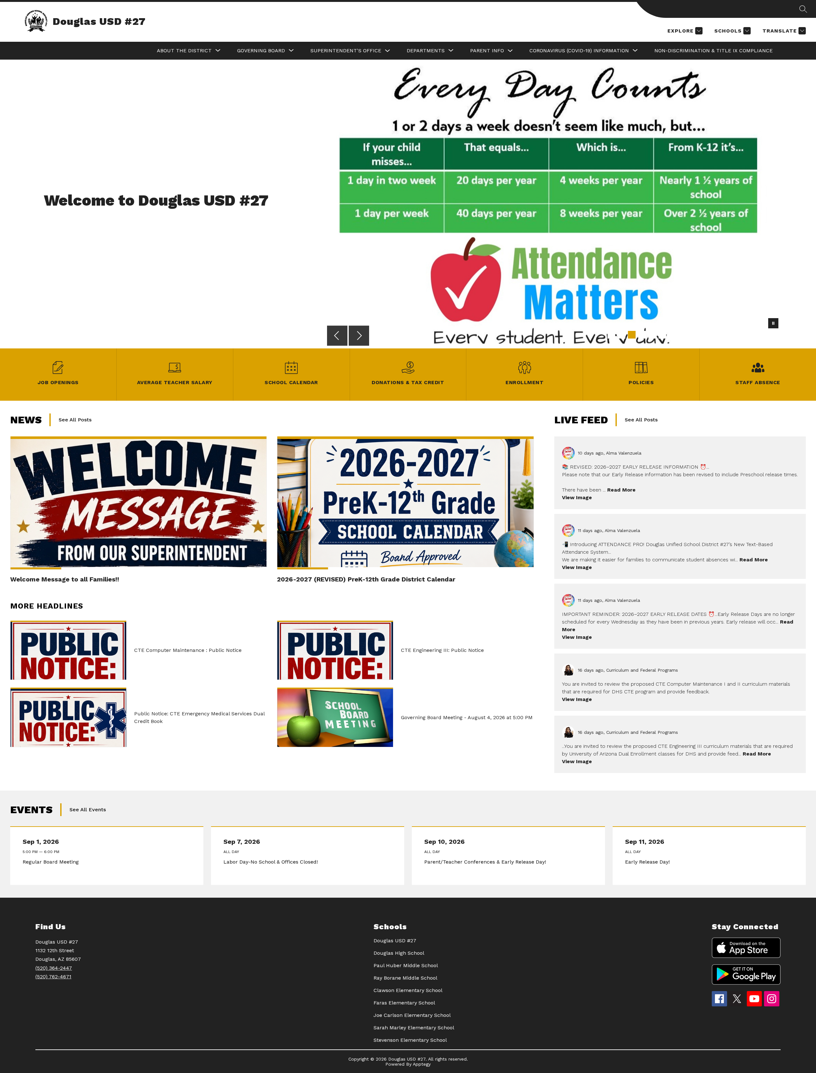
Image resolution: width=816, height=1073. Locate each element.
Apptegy (422, 1064)
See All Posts (75, 420)
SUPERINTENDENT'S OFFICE (345, 50)
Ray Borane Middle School (405, 978)
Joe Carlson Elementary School (412, 1015)
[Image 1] (611, 335)
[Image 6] (662, 335)
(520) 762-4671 (53, 977)
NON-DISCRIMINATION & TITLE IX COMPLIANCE (713, 50)
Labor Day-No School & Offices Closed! (272, 862)
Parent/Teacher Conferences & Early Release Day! (486, 862)
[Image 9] (693, 335)
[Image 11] (713, 335)
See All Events (87, 810)
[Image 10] (703, 335)
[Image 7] (672, 335)
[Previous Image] (337, 336)
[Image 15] (754, 335)
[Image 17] (774, 335)
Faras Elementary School (404, 1003)
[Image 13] (734, 335)
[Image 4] (642, 335)
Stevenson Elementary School (410, 1040)
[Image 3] (632, 335)
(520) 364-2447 (53, 968)
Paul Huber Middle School (406, 965)
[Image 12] (723, 335)
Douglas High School (399, 953)
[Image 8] (683, 335)
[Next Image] (359, 336)
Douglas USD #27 (395, 941)
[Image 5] (652, 335)
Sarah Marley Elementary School (414, 1028)
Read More (621, 490)
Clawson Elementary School (408, 990)
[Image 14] (744, 335)
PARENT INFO (487, 50)
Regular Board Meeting (52, 862)
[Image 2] (621, 335)
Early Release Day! (649, 862)
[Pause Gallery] (773, 324)
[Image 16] (764, 335)
